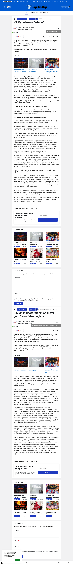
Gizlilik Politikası (7, 559)
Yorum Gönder (18, 303)
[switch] (9, 7)
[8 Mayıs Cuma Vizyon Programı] (20, 256)
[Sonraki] (15, 1)
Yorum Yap (61, 562)
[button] (65, 7)
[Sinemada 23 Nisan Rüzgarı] (52, 256)
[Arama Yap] (62, 7)
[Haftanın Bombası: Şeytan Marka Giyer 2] (36, 256)
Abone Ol (47, 219)
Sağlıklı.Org (21, 27)
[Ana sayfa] (26, 12)
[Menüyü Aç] (4, 7)
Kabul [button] (18, 559)
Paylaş (70, 562)
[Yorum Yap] (43, 36)
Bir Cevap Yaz (19, 270)
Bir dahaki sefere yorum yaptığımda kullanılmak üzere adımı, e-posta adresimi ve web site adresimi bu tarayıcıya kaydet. (37, 299)
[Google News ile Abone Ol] (19, 36)
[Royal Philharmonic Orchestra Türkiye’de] (21, 66)
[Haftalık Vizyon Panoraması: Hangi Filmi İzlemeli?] (52, 66)
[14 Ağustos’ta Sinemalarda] (36, 66)
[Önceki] (13, 1)
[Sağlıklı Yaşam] (36, 6)
